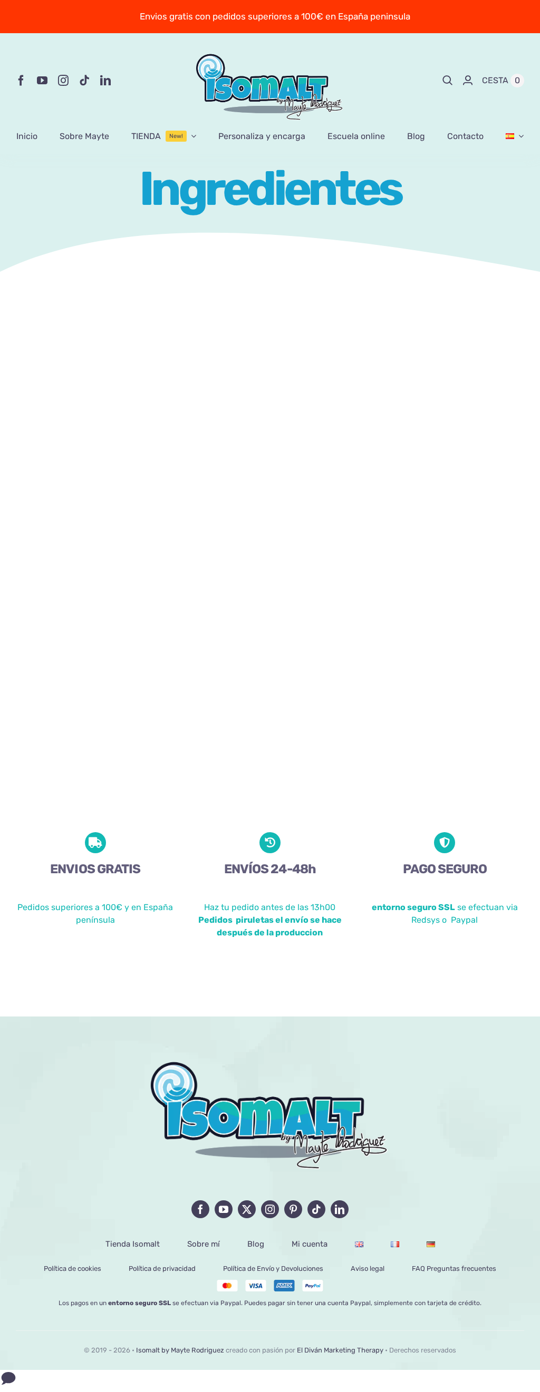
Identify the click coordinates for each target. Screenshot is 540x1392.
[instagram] (63, 80)
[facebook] (21, 80)
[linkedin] (105, 80)
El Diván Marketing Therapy (340, 1350)
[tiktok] (84, 80)
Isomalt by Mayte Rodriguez (180, 1350)
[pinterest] (293, 1209)
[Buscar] (448, 80)
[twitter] (247, 1209)
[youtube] (42, 80)
